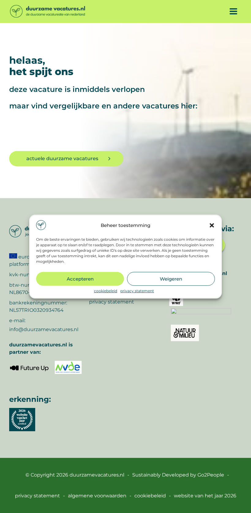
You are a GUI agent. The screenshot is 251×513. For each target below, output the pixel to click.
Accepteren (80, 278)
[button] (212, 225)
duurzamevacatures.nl (96, 475)
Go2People (210, 475)
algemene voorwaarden (97, 496)
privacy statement (137, 291)
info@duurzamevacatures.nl (43, 329)
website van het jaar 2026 (205, 496)
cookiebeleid (105, 291)
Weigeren (171, 278)
